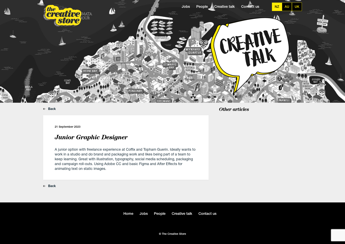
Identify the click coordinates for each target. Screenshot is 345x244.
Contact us (250, 6)
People (202, 6)
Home (128, 213)
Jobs (186, 6)
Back (51, 109)
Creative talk (224, 6)
